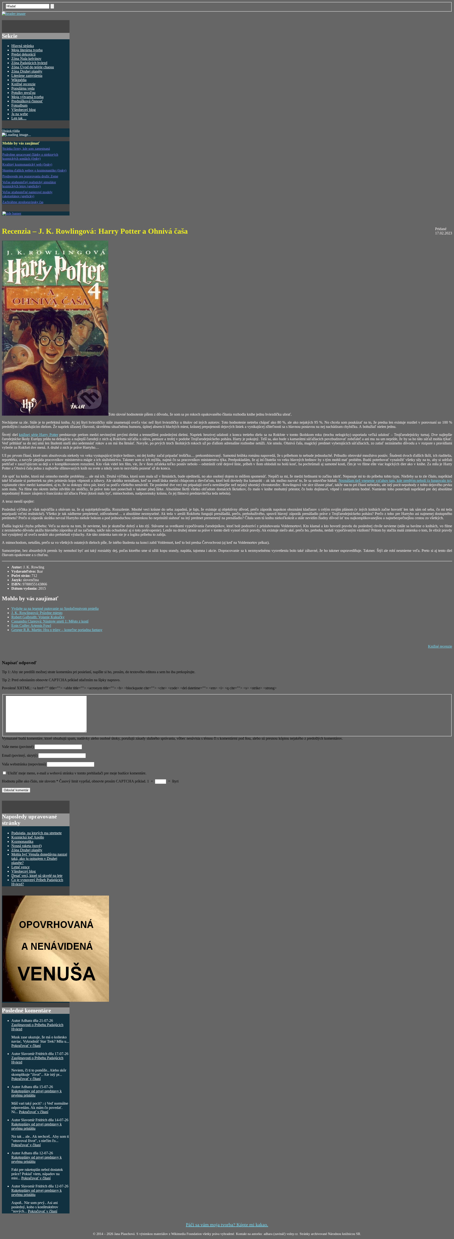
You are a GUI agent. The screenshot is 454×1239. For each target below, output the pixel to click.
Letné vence (20, 867)
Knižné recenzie (23, 84)
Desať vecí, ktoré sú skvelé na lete (36, 876)
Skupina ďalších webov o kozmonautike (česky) (34, 170)
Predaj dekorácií (23, 54)
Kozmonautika (22, 841)
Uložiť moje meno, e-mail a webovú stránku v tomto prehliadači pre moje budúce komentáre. (77, 773)
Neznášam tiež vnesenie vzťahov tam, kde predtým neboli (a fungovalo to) (395, 481)
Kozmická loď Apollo (27, 837)
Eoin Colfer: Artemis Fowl (31, 626)
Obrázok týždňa (11, 130)
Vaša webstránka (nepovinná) (24, 764)
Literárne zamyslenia (26, 76)
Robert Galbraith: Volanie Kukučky (38, 617)
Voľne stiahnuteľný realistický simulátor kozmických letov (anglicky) (29, 184)
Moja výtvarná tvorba (27, 97)
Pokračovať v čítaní (26, 1046)
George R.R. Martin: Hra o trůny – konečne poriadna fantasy (56, 630)
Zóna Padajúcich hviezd (29, 63)
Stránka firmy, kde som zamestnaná (26, 148)
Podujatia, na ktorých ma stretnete (36, 833)
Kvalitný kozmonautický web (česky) (27, 164)
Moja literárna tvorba (27, 50)
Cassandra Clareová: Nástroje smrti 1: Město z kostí (49, 621)
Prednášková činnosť (27, 101)
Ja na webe (19, 114)
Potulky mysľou (23, 93)
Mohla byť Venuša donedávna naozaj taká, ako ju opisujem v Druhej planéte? (39, 858)
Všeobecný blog (23, 110)
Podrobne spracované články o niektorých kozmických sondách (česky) (30, 156)
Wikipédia (18, 80)
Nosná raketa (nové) (26, 846)
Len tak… (18, 118)
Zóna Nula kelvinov (26, 59)
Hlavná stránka (22, 46)
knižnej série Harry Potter (38, 435)
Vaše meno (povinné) (18, 747)
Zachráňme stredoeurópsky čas (22, 202)
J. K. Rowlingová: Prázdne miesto (36, 613)
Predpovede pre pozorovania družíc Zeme (30, 176)
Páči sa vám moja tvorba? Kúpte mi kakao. (227, 1224)
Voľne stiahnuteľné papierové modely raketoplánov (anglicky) (27, 194)
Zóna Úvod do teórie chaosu (32, 67)
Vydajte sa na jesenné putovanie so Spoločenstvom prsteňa (55, 608)
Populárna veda (23, 88)
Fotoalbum (19, 105)
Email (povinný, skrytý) (19, 755)
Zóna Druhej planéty (26, 71)
